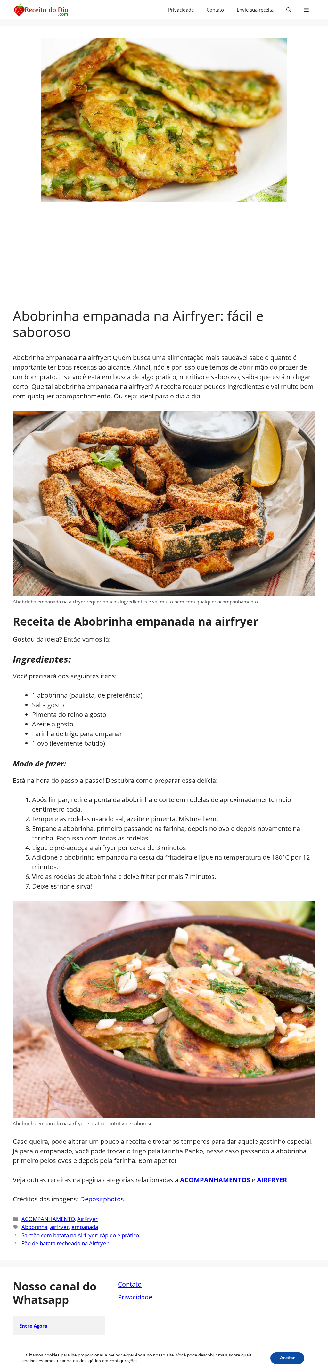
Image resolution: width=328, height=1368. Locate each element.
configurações (124, 1361)
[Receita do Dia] (41, 9)
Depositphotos (102, 1199)
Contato (215, 9)
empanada (84, 1227)
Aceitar (287, 1358)
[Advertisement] (164, 260)
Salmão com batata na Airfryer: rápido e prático (80, 1235)
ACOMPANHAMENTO (48, 1219)
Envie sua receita (255, 9)
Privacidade (181, 9)
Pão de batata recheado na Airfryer (65, 1243)
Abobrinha (34, 1227)
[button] (289, 9)
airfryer (59, 1227)
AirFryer (87, 1219)
